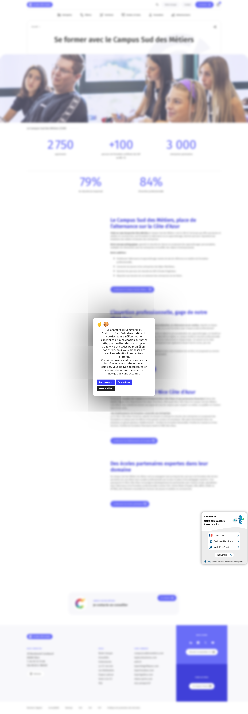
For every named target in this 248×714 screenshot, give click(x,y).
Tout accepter (106, 382)
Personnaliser (106, 388)
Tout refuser (124, 382)
